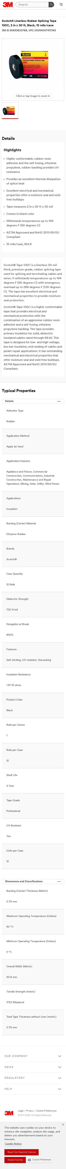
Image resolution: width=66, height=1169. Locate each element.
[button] (39, 1160)
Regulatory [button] (15, 1078)
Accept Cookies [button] (15, 1160)
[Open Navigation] (61, 4)
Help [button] (8, 1089)
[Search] (51, 4)
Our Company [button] (16, 1056)
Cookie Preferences (46, 1111)
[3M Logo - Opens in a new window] (8, 4)
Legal (21, 1111)
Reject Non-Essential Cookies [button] (22, 1152)
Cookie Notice (13, 1144)
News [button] (9, 1067)
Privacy (30, 1111)
